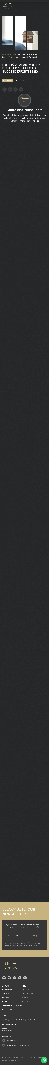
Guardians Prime (9, 54)
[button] (4, 89)
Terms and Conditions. (26, 945)
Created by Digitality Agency (11, 1060)
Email (7, 931)
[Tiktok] (25, 977)
